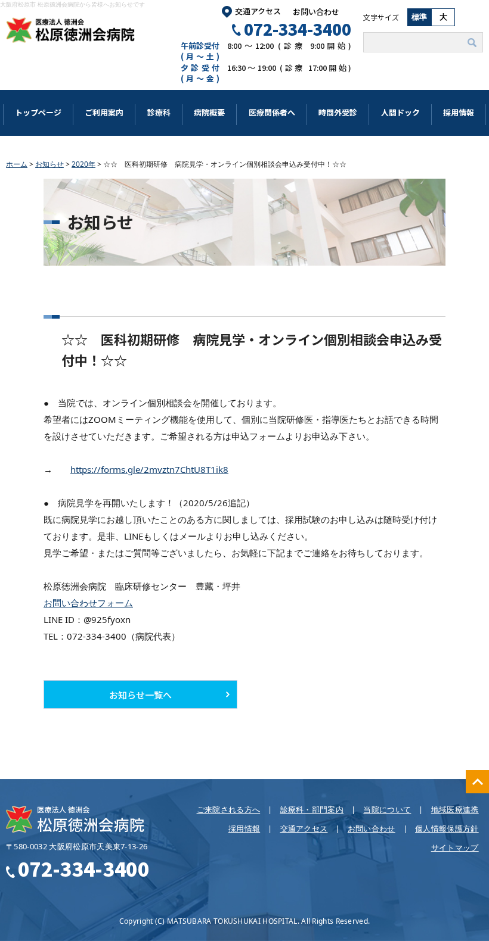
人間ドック (400, 112)
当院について (387, 809)
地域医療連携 (455, 809)
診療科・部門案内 (312, 809)
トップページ (38, 112)
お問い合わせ (316, 11)
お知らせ (49, 164)
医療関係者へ (272, 112)
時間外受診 (337, 112)
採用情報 (458, 112)
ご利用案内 (104, 112)
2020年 (83, 164)
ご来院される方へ (229, 809)
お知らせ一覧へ (140, 694)
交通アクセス (258, 11)
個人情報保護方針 (447, 828)
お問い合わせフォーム (88, 603)
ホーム (16, 164)
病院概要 (209, 112)
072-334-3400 (297, 28)
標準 (419, 17)
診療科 (159, 112)
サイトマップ (455, 847)
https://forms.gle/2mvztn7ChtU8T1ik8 (149, 469)
